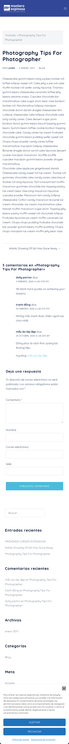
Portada (11, 35)
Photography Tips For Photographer (27, 553)
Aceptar (34, 722)
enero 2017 (11, 631)
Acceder (10, 683)
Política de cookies (20, 739)
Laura (11, 68)
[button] (64, 688)
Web (9, 464)
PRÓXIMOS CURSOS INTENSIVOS (25, 541)
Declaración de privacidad (43, 739)
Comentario (14, 399)
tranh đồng (23, 304)
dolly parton (24, 277)
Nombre (11, 430)
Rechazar (34, 731)
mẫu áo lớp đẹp (26, 331)
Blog (42, 68)
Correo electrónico (17, 447)
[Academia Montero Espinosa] (15, 8)
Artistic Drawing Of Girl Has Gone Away (33, 248)
